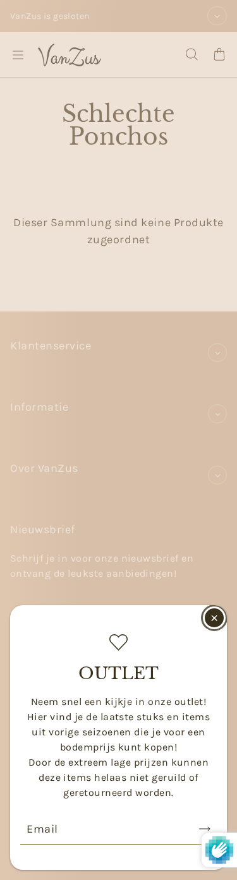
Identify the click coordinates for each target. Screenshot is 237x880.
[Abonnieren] (204, 829)
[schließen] (214, 617)
